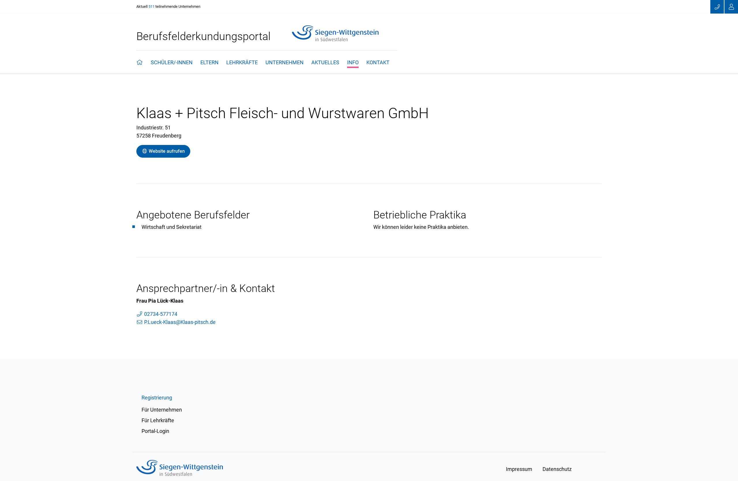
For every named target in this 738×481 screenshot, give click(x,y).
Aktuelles (325, 62)
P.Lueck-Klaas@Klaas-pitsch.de (179, 322)
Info (353, 62)
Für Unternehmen (162, 410)
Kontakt (377, 62)
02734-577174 (160, 314)
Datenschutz (557, 469)
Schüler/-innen (172, 62)
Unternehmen (285, 62)
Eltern (209, 62)
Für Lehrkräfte (158, 420)
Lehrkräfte (242, 62)
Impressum (519, 469)
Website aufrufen (166, 151)
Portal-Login (155, 431)
